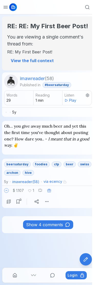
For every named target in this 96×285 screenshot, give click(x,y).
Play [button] (72, 100)
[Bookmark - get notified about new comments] (18, 201)
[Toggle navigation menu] (5, 7)
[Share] (36, 201)
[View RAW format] (8, 201)
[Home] (14, 275)
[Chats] (52, 275)
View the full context (32, 60)
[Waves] (33, 275)
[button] (6, 190)
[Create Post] (86, 259)
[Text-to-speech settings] (88, 95)
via (53, 181)
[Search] (87, 7)
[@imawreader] (11, 81)
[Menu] (46, 201)
